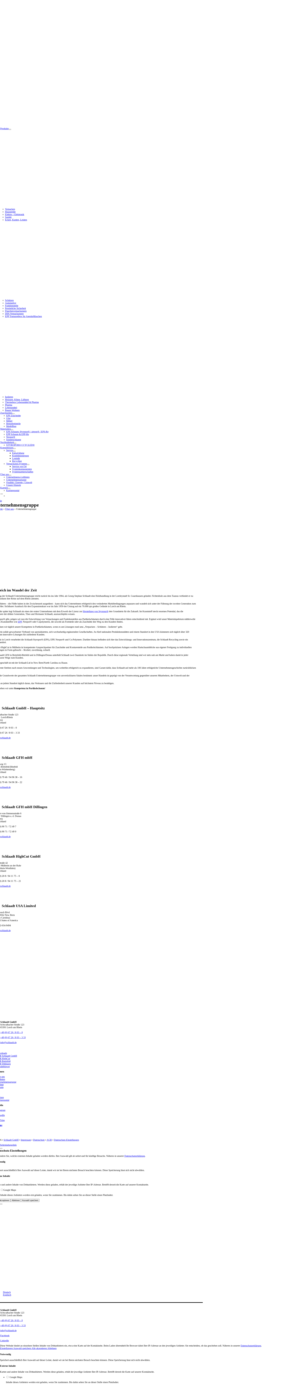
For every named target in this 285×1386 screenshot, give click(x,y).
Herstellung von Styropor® (95, 611)
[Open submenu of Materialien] (12, 429)
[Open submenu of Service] (14, 451)
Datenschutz (39, 1140)
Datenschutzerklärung (134, 1156)
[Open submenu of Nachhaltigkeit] (15, 443)
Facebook (5, 1335)
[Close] (1, 1148)
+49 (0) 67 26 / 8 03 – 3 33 (13, 1037)
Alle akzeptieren (39, 1348)
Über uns (9, 509)
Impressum (26, 1140)
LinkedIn (4, 1340)
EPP (20, 622)
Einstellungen (6, 1348)
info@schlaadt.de (8, 1042)
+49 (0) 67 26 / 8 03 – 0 (11, 1032)
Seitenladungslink (8, 1145)
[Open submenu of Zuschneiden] (13, 413)
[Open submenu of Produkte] (10, 129)
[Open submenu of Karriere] (9, 488)
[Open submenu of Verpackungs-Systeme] (28, 464)
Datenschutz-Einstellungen (66, 1140)
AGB (49, 1140)
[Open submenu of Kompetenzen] (14, 448)
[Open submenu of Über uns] (10, 475)
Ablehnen (16, 1200)
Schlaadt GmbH (11, 1140)
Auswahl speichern (30, 1200)
